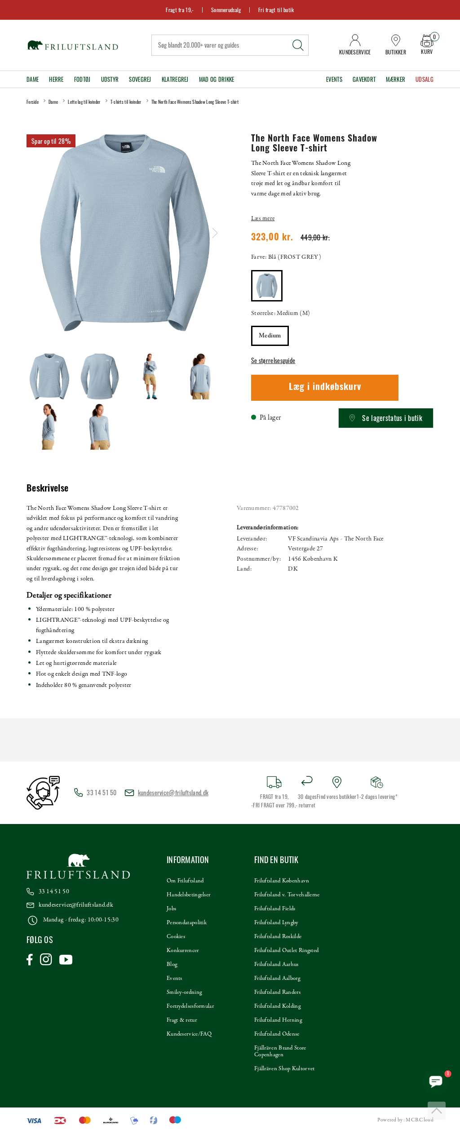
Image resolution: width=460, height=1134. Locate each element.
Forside (33, 101)
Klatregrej (175, 79)
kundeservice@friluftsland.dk (173, 792)
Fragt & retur (182, 1020)
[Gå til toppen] (437, 1111)
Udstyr (110, 79)
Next (215, 233)
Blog (172, 965)
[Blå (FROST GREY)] (267, 285)
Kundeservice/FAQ (189, 1034)
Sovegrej (140, 79)
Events (334, 79)
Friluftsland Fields (275, 909)
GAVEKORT (364, 79)
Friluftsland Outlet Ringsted (286, 951)
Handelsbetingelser (188, 895)
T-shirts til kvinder (126, 101)
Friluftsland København (282, 881)
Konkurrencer (183, 951)
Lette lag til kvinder (84, 101)
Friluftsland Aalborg (277, 979)
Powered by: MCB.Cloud (405, 1120)
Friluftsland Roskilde (277, 937)
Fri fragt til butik (276, 9)
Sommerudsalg (226, 9)
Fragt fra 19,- (180, 9)
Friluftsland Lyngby (276, 923)
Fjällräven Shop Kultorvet (284, 1069)
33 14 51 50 (54, 891)
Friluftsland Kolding (277, 1006)
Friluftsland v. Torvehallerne (287, 895)
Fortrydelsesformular (190, 1006)
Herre (56, 79)
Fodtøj (82, 79)
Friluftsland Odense (277, 1034)
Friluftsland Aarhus (276, 965)
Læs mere (262, 218)
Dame (33, 79)
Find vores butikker (337, 796)
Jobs (171, 909)
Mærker (395, 79)
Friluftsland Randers (277, 992)
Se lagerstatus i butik (392, 417)
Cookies (176, 937)
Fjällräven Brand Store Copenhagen (280, 1051)
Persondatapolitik (187, 923)
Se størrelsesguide (273, 360)
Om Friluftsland (185, 881)
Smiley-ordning (184, 992)
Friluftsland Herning (278, 1020)
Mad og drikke (216, 79)
